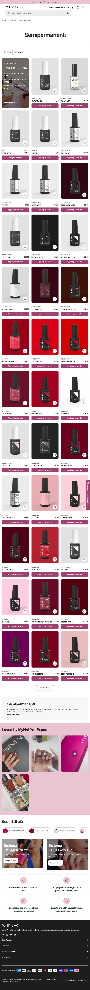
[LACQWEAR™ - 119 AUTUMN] (15, 389)
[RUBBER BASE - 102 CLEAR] (15, 233)
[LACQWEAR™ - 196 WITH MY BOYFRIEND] (45, 597)
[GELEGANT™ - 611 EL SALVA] (74, 441)
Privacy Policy (70, 980)
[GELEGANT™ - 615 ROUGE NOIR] (74, 181)
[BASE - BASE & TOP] (15, 128)
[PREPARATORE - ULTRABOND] (45, 76)
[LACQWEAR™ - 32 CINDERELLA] (15, 285)
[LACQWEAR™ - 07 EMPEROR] (45, 285)
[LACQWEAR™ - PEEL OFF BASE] (15, 493)
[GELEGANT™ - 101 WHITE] (74, 389)
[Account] (72, 7)
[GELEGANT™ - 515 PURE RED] (45, 337)
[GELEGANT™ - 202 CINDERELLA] (74, 233)
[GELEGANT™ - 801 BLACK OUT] (45, 233)
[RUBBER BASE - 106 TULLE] (15, 441)
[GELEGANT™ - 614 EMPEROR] (15, 545)
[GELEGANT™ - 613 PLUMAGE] (74, 597)
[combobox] (38, 13)
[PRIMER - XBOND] (45, 128)
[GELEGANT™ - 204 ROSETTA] (74, 493)
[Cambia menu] (6, 7)
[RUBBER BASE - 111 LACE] (74, 545)
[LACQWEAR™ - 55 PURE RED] (45, 545)
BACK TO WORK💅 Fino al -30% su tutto (45, 2)
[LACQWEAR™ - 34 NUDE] (45, 493)
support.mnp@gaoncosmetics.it (35, 979)
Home (4, 20)
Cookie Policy (83, 980)
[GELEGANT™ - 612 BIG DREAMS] (15, 649)
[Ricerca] (68, 13)
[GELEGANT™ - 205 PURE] (15, 597)
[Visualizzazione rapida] (55, 62)
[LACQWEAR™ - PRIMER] (15, 181)
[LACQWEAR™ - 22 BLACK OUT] (45, 441)
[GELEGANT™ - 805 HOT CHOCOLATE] (74, 285)
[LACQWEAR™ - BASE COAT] (45, 181)
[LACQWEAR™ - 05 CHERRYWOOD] (15, 337)
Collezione (12, 20)
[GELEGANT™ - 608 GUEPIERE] (45, 649)
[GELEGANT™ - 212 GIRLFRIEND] (74, 649)
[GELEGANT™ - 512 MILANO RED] (74, 337)
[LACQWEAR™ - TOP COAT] (74, 128)
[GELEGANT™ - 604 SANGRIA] (45, 389)
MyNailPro (9, 979)
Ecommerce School (13, 981)
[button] (88, 495)
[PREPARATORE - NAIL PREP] (74, 76)
